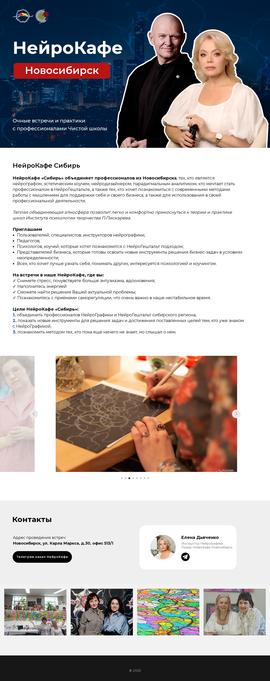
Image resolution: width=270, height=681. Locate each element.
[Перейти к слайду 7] (144, 478)
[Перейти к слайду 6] (141, 478)
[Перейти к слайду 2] (125, 478)
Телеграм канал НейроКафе (42, 557)
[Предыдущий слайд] (34, 414)
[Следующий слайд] (236, 414)
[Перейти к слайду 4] (133, 478)
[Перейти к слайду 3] (129, 478)
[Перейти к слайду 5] (137, 478)
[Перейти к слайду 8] (148, 478)
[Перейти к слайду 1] (122, 478)
